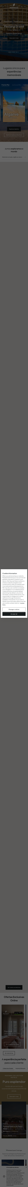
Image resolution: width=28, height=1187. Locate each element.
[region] (14, 593)
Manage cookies (14, 609)
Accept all (14, 614)
